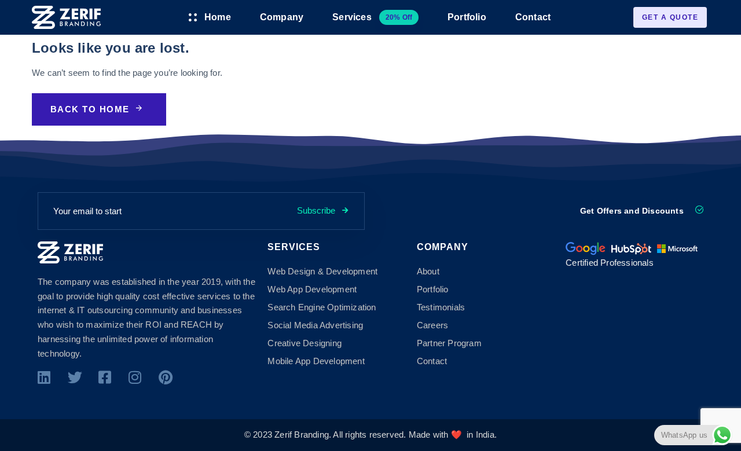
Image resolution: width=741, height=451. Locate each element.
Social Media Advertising (315, 325)
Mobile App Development (315, 361)
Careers (432, 325)
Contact (533, 17)
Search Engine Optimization (321, 307)
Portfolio (466, 17)
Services (372, 17)
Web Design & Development (322, 271)
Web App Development (312, 289)
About (428, 271)
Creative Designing (304, 343)
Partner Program (449, 343)
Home (217, 17)
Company (281, 17)
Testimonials (441, 307)
